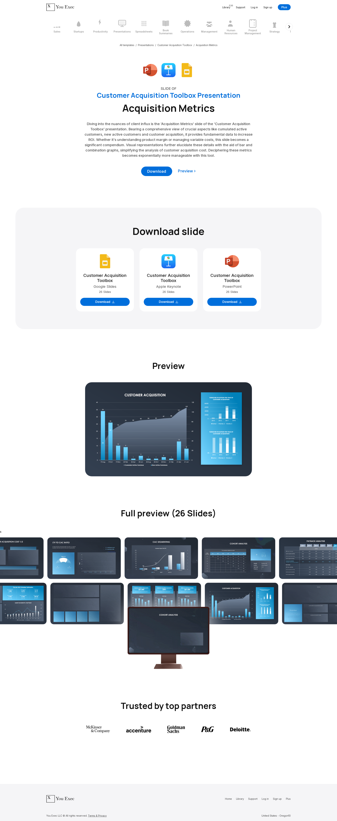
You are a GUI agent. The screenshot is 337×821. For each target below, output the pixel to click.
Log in (254, 7)
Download (156, 171)
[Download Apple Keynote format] (168, 70)
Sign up (267, 7)
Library (240, 798)
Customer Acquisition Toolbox (174, 45)
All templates (127, 45)
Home (228, 798)
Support (240, 7)
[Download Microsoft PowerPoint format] (150, 70)
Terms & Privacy (97, 815)
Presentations (146, 45)
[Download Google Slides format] (186, 70)
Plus (284, 7)
